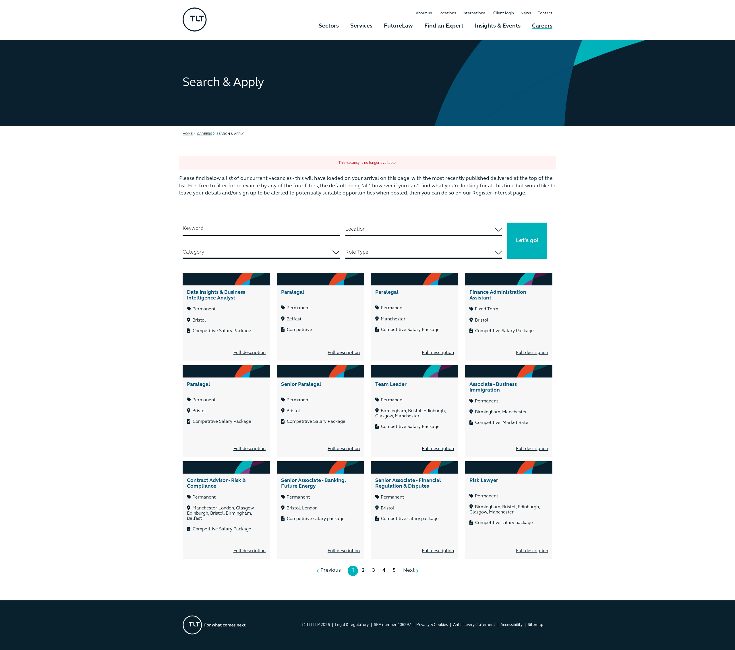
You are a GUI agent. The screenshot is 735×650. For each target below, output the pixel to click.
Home (188, 134)
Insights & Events (498, 26)
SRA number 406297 (392, 625)
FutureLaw (398, 26)
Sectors (329, 26)
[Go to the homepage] (214, 625)
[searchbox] (423, 229)
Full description (249, 353)
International (475, 13)
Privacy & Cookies (432, 625)
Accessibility (511, 625)
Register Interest (492, 193)
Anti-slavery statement (474, 625)
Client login (503, 13)
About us (424, 13)
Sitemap (535, 625)
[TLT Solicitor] (195, 20)
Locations (447, 13)
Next (409, 570)
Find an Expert (443, 26)
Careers (542, 26)
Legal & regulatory (352, 625)
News (526, 13)
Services (361, 26)
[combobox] (423, 230)
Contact (544, 13)
